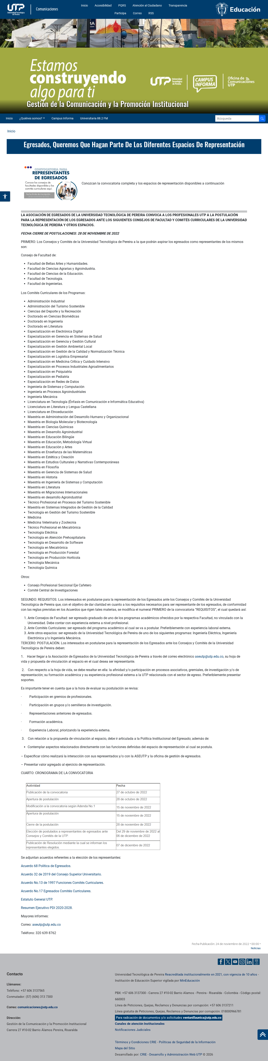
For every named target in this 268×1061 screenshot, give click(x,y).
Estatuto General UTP (36, 899)
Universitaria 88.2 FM (94, 118)
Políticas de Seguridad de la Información (187, 1042)
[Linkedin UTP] (249, 962)
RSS (151, 13)
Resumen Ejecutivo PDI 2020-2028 (46, 908)
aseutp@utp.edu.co (46, 925)
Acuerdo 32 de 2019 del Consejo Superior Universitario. (61, 874)
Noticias (256, 948)
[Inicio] (263, 1034)
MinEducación (190, 980)
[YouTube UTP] (235, 962)
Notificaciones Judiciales (133, 1030)
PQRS (122, 5)
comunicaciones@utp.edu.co (38, 1007)
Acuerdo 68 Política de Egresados (45, 866)
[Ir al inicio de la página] (263, 1035)
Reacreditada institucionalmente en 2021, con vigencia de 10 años (211, 974)
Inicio (84, 5)
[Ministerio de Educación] (232, 9)
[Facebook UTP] (221, 962)
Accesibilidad (103, 5)
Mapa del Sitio (125, 1048)
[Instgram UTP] (242, 962)
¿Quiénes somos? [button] (30, 118)
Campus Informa (62, 118)
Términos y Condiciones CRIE (135, 1042)
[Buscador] (262, 118)
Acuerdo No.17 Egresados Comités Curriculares (55, 891)
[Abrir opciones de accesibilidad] (5, 196)
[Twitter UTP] (228, 962)
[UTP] (17, 9)
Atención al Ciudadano (147, 5)
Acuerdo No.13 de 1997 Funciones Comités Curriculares (62, 883)
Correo (137, 13)
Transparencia (178, 5)
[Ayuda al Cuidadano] (256, 962)
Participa (120, 13)
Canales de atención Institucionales (140, 1024)
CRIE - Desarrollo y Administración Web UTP (171, 1054)
